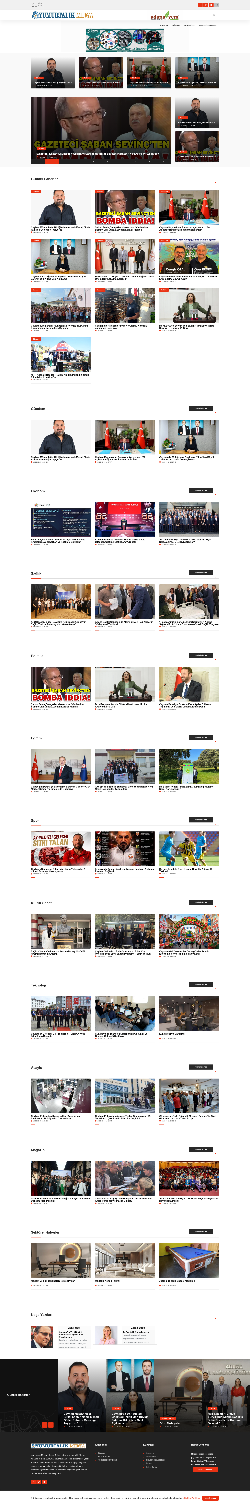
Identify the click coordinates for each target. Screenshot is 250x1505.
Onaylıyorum (210, 1498)
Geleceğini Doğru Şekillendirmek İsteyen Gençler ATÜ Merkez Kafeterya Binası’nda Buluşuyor (60, 787)
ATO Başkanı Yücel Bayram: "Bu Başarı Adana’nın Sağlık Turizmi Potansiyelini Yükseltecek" (58, 623)
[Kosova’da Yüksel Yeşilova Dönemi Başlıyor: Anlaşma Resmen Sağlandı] (125, 848)
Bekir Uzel (74, 1327)
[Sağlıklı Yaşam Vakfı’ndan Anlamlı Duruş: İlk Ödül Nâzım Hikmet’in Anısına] (61, 931)
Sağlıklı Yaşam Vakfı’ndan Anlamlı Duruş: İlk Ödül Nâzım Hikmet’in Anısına (58, 952)
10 (164, 162)
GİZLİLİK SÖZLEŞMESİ (155, 1460)
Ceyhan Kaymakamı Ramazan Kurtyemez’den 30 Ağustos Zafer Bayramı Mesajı (149, 82)
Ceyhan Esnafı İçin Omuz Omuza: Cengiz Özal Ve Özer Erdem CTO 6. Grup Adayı (188, 277)
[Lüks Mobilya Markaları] (189, 1013)
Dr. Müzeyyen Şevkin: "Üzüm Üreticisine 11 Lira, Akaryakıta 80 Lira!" (121, 705)
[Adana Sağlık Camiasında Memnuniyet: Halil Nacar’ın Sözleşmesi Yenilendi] (125, 601)
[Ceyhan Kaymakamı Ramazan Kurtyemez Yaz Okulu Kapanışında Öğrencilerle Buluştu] (61, 305)
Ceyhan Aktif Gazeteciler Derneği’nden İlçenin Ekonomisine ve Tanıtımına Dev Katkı (184, 952)
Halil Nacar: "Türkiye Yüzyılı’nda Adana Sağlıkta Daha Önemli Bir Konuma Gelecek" (124, 277)
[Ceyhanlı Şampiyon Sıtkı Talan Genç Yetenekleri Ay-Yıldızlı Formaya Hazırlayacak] (61, 848)
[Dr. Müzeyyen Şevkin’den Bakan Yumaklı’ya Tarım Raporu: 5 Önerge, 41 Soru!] (189, 305)
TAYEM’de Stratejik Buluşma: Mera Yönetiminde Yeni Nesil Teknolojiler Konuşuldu (124, 787)
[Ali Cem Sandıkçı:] (189, 519)
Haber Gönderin (205, 1469)
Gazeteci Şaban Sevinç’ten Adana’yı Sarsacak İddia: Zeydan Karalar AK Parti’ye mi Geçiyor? (101, 82)
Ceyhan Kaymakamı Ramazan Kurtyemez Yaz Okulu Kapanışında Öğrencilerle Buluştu (59, 327)
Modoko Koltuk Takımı (107, 1281)
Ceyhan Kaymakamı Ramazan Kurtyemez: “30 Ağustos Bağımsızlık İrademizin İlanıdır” (184, 228)
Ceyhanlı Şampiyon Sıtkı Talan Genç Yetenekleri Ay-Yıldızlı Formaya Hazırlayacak (59, 870)
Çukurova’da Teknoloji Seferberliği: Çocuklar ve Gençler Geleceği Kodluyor (121, 1035)
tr (217, 5)
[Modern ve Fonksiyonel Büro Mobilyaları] (61, 1260)
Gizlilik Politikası (192, 1497)
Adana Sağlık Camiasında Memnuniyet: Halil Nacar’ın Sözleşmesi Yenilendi (124, 623)
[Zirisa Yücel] (106, 1335)
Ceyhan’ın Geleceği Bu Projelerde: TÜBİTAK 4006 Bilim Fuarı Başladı (58, 1035)
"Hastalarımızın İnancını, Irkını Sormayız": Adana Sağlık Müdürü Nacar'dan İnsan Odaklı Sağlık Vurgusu (189, 623)
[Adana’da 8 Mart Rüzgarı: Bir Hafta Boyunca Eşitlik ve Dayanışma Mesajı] (189, 1178)
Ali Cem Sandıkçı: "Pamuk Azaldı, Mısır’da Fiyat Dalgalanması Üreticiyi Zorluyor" (185, 540)
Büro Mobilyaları (170, 1423)
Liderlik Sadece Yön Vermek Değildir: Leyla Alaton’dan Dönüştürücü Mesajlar (61, 1199)
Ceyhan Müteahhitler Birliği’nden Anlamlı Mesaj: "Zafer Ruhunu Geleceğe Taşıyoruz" (197, 122)
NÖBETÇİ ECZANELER (208, 25)
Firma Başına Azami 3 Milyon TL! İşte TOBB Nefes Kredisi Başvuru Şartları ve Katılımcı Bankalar (58, 540)
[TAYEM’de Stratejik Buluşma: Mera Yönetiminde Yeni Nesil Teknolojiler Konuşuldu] (125, 766)
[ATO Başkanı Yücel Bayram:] (61, 601)
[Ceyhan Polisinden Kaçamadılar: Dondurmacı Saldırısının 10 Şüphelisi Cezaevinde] (61, 1096)
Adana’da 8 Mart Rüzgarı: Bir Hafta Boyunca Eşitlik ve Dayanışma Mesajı (188, 1199)
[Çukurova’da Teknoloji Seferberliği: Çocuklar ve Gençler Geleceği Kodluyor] (125, 1013)
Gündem (176, 25)
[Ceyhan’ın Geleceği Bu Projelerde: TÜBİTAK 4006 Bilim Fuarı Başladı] (61, 1013)
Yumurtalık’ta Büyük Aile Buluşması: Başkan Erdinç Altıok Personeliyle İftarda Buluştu (123, 1199)
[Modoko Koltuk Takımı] (125, 1260)
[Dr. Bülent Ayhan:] (189, 766)
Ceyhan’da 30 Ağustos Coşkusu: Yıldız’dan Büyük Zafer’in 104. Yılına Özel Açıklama (197, 82)
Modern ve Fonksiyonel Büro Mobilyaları (53, 1281)
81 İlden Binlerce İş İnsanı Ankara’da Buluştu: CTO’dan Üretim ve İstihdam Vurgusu (120, 540)
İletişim (149, 1464)
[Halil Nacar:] (125, 256)
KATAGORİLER (189, 25)
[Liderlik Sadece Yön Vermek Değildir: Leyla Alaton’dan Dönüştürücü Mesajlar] (61, 1178)
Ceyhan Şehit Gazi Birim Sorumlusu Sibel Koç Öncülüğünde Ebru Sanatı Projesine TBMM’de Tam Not (123, 953)
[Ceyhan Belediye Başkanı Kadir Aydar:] (189, 684)
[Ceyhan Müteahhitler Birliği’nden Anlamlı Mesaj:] (61, 207)
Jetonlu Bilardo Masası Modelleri (177, 1281)
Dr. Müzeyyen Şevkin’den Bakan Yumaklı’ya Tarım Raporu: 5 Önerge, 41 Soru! (186, 327)
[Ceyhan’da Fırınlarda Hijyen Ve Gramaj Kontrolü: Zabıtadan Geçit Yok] (125, 305)
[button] (51, 1425)
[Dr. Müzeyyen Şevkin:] (125, 684)
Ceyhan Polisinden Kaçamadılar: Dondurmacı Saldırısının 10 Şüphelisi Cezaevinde (56, 1117)
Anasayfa (164, 25)
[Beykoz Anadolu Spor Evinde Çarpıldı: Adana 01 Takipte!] (189, 848)
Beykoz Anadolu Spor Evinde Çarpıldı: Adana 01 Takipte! (185, 870)
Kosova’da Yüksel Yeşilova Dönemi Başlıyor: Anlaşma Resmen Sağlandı (125, 870)
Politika (86, 78)
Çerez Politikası (152, 1457)
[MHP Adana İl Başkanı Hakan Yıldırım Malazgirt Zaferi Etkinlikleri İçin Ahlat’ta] (61, 354)
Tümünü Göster (201, 408)
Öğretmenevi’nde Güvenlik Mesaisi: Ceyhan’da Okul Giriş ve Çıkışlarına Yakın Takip (187, 1117)
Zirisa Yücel (138, 1327)
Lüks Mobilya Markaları (171, 1034)
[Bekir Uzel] (42, 1336)
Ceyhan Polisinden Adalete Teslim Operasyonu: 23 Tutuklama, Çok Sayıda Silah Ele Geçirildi (122, 1117)
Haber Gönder (152, 1467)
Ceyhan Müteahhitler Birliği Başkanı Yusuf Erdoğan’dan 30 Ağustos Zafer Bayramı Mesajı (53, 82)
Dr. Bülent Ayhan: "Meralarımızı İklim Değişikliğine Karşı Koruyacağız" (186, 787)
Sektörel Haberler (168, 1418)
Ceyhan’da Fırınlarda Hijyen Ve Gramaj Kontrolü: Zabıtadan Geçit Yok (121, 327)
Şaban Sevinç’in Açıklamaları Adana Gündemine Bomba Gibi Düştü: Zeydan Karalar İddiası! (197, 156)
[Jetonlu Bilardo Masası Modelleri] (189, 1260)
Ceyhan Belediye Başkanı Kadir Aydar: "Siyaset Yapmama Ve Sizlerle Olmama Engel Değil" (185, 705)
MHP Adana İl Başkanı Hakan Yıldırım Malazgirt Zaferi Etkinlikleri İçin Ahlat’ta (60, 376)
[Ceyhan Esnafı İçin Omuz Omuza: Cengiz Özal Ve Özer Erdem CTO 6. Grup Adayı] (189, 256)
